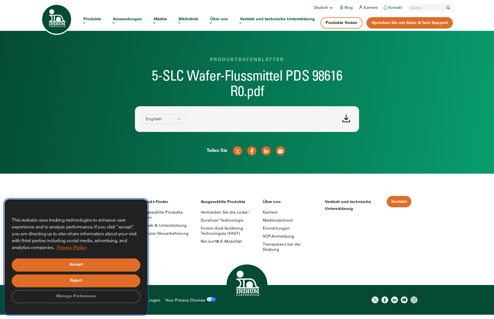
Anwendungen (127, 19)
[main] (247, 87)
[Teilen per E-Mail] (280, 150)
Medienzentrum (278, 221)
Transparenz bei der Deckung (282, 247)
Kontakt (395, 8)
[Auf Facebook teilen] (251, 150)
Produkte (92, 19)
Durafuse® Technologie (222, 221)
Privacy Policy (72, 248)
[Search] (448, 7)
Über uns (219, 19)
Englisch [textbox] (154, 119)
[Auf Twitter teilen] (237, 150)
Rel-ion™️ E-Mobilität (221, 242)
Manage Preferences (76, 296)
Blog (348, 8)
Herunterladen (346, 118)
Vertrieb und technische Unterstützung (277, 19)
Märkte (160, 19)
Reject (76, 281)
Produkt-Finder (153, 202)
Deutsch (321, 8)
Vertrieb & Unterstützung (163, 226)
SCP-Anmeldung (278, 237)
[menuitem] (324, 7)
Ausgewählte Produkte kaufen (161, 215)
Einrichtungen (276, 229)
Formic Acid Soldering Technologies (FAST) (222, 231)
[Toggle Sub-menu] (330, 8)
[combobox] (161, 119)
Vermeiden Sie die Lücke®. (225, 213)
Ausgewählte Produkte (223, 202)
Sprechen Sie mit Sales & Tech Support (410, 23)
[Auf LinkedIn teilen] (266, 150)
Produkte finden (342, 23)
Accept (76, 265)
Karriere (371, 8)
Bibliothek (188, 19)
